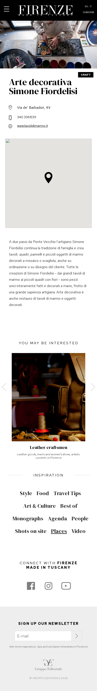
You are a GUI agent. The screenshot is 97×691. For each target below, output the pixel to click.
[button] (48, 177)
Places (59, 531)
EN (86, 6)
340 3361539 (26, 117)
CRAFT (86, 75)
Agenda (57, 518)
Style (26, 493)
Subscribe (88, 12)
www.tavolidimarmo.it (32, 125)
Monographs (27, 518)
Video (78, 531)
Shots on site (30, 531)
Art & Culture (39, 506)
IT (91, 6)
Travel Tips (67, 493)
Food (43, 493)
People (80, 518)
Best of (68, 506)
